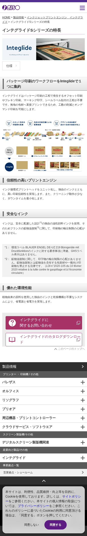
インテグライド (14, 457)
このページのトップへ (71, 348)
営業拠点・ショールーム (18, 472)
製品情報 (18, 17)
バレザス (9, 382)
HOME (6, 17)
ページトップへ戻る (43, 479)
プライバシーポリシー (33, 506)
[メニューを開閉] (82, 8)
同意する (55, 524)
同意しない (31, 524)
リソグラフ (10, 400)
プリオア (9, 409)
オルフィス (10, 391)
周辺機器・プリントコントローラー (29, 418)
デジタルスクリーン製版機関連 (25, 442)
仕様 (9, 66)
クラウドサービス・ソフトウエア (27, 427)
